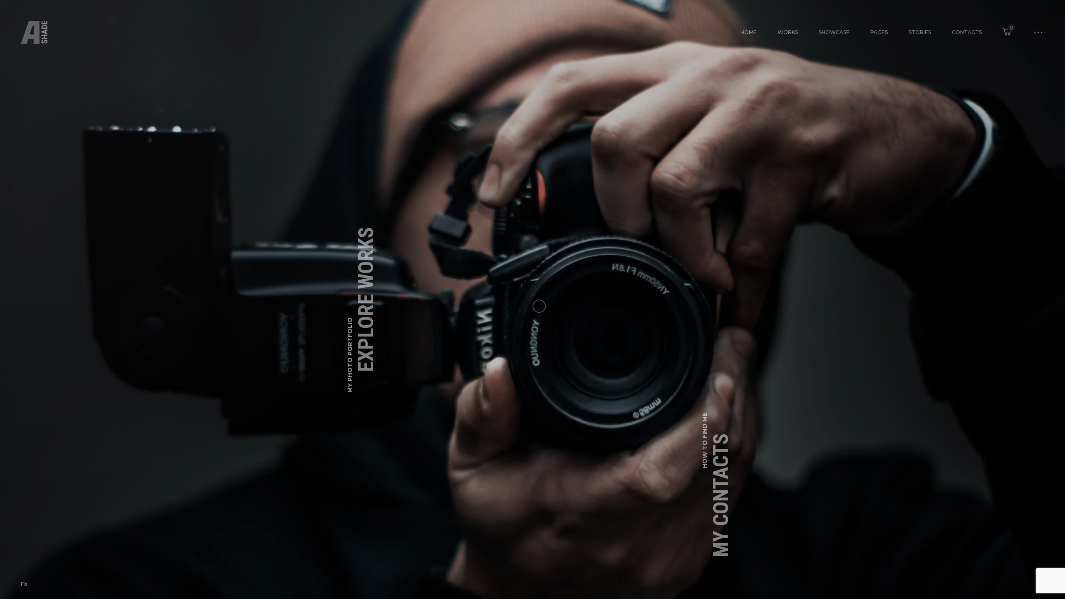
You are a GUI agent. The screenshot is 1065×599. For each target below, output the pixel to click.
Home (749, 32)
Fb (24, 584)
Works (788, 32)
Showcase (834, 32)
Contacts (967, 32)
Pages (879, 32)
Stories (920, 32)
